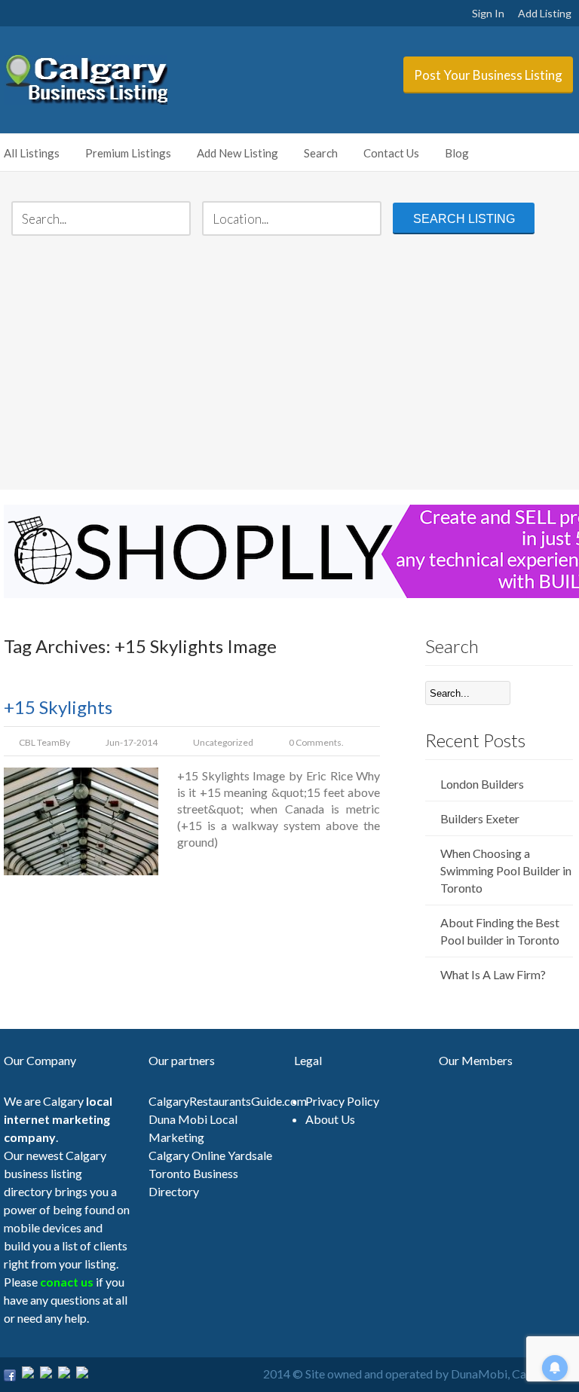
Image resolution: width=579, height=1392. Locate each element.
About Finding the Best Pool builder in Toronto (499, 931)
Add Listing (544, 13)
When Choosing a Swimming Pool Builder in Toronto (505, 870)
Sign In (488, 13)
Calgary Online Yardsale (210, 1155)
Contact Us (391, 153)
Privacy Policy (342, 1101)
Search (321, 153)
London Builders (482, 784)
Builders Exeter (479, 818)
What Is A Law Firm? (493, 974)
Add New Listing (237, 153)
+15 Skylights (58, 707)
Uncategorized (223, 742)
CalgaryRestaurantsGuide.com (228, 1101)
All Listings (32, 153)
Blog (457, 153)
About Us (330, 1119)
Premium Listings (128, 153)
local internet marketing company (58, 1119)
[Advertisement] (290, 364)
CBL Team (39, 742)
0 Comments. (316, 742)
